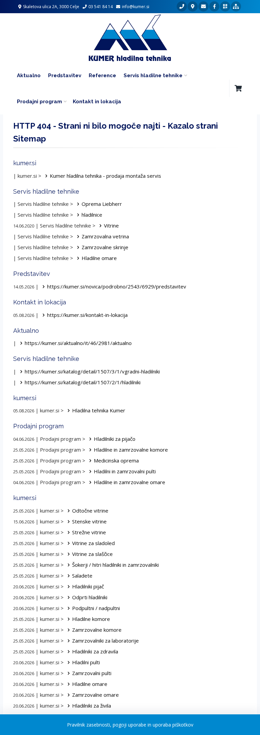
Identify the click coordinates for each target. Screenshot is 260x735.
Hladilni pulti (86, 662)
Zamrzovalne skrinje (105, 247)
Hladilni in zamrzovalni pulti (125, 471)
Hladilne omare (99, 258)
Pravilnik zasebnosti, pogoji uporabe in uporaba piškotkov (130, 724)
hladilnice (92, 214)
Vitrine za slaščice (92, 553)
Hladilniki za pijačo (114, 438)
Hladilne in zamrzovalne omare (129, 482)
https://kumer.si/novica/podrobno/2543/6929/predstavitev (116, 286)
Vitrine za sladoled (93, 543)
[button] (238, 88)
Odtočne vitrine (90, 510)
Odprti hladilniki (89, 597)
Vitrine (111, 225)
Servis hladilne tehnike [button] (153, 75)
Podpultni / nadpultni (96, 608)
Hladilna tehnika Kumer (98, 410)
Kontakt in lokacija (97, 102)
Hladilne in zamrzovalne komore (131, 449)
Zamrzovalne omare (95, 694)
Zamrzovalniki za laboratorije (105, 640)
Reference (102, 75)
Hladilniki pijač (88, 586)
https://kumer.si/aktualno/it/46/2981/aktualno (78, 343)
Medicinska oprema (116, 460)
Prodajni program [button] (39, 102)
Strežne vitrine (89, 532)
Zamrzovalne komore (97, 629)
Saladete (82, 575)
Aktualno (29, 75)
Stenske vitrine (89, 521)
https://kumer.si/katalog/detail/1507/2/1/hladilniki (82, 382)
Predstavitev (64, 75)
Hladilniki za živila (91, 705)
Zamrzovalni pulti (91, 673)
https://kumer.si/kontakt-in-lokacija (87, 314)
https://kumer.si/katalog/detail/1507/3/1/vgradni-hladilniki (92, 371)
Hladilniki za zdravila (95, 651)
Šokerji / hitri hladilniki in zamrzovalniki (115, 564)
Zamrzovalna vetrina (105, 236)
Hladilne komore (91, 618)
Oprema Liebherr (102, 203)
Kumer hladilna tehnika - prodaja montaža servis (105, 175)
